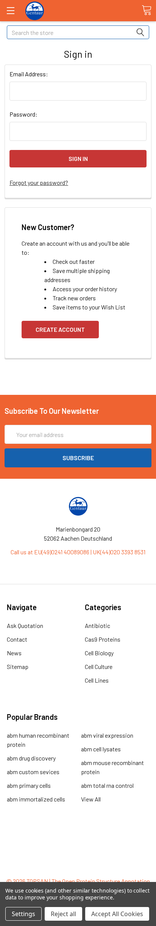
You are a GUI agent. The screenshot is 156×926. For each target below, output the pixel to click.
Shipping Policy (78, 849)
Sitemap (17, 666)
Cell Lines (97, 680)
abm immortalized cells (36, 799)
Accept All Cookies (117, 914)
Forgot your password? (38, 182)
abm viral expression (107, 735)
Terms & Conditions (78, 840)
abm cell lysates (101, 748)
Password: (23, 114)
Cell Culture (98, 666)
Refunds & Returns (78, 858)
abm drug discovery (31, 758)
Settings (23, 914)
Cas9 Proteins (102, 639)
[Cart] (146, 10)
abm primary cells (29, 785)
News (14, 652)
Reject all (63, 914)
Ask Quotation (25, 625)
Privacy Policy (78, 867)
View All (91, 799)
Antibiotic (97, 625)
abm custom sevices (33, 771)
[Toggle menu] (10, 10)
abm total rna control (107, 785)
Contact (17, 639)
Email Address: (28, 73)
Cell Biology (99, 652)
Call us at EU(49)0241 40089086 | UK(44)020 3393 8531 (78, 551)
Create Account (60, 329)
